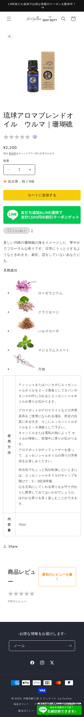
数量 (6, 160)
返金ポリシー (21, 704)
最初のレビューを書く (57, 576)
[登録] (70, 645)
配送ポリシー (26, 710)
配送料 (12, 153)
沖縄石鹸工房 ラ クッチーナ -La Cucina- (48, 698)
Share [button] (13, 546)
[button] (9, 19)
